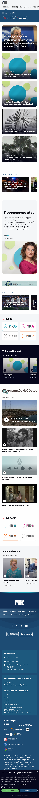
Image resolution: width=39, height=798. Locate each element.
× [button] (37, 771)
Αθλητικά (6, 615)
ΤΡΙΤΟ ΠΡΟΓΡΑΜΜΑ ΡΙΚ (12, 710)
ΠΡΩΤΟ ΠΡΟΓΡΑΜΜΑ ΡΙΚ (13, 705)
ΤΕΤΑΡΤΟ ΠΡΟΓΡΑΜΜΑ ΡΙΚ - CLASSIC (17, 713)
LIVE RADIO (10, 518)
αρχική (6, 7)
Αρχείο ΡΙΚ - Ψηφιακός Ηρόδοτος (15, 685)
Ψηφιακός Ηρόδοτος (18, 615)
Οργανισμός (32, 615)
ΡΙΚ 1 (6, 695)
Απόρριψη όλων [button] (28, 790)
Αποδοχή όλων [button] (10, 790)
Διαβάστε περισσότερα (25, 781)
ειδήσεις (14, 7)
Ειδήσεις (13, 611)
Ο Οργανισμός (9, 682)
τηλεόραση (24, 7)
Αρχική (5, 611)
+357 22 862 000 (12, 657)
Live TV (8, 319)
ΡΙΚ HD (6, 700)
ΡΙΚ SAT (7, 702)
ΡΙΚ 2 (6, 697)
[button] (2, 784)
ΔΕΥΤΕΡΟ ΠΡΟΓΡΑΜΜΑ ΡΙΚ (14, 707)
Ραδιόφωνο (32, 611)
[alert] (19, 784)
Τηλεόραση (22, 611)
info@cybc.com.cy (13, 661)
